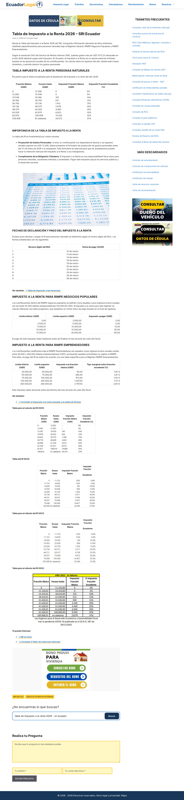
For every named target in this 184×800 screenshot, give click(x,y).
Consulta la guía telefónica (144, 118)
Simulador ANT (139, 63)
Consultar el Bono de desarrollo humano (150, 142)
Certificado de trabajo (142, 178)
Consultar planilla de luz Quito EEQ (148, 130)
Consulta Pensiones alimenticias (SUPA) (150, 100)
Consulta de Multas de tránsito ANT (149, 69)
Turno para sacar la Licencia (145, 57)
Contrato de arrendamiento (145, 160)
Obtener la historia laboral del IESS (148, 51)
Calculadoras (116, 4)
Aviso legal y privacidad (108, 795)
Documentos (96, 4)
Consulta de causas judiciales (146, 106)
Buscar (111, 716)
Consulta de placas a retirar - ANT (148, 81)
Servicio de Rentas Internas (39, 697)
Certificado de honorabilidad (145, 172)
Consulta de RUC (140, 112)
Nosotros (166, 4)
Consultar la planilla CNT (143, 124)
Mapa (124, 795)
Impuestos (18, 697)
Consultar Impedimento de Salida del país (151, 94)
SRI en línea (26, 637)
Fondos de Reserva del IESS (145, 136)
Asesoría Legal (61, 4)
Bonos (153, 4)
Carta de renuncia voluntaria (145, 184)
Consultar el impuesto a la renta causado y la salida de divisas (50, 402)
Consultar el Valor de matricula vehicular (40, 642)
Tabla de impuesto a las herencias (43, 290)
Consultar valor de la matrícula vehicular (151, 27)
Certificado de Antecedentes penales (149, 87)
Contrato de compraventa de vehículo (150, 166)
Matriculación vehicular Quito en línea (149, 75)
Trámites (79, 4)
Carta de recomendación (144, 190)
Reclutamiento (136, 4)
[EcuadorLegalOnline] (24, 4)
